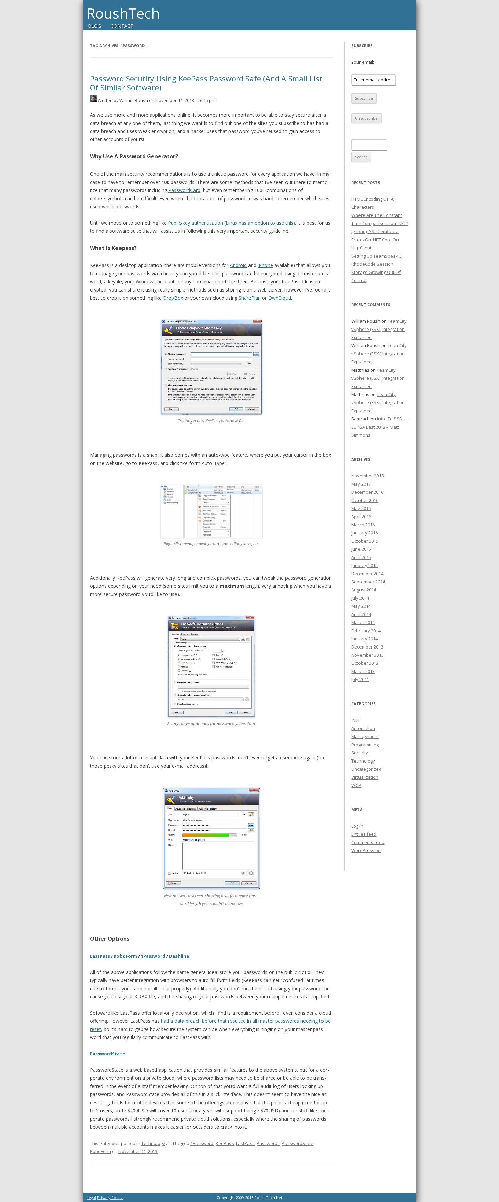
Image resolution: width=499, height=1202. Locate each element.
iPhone (265, 265)
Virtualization (364, 777)
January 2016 (364, 533)
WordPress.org (366, 850)
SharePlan (250, 298)
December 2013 (367, 647)
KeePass (225, 1143)
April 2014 (361, 614)
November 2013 (367, 655)
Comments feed (367, 842)
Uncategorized (366, 769)
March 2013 (363, 671)
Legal (91, 1197)
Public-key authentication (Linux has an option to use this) (231, 223)
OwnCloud (279, 298)
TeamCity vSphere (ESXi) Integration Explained (379, 329)
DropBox (173, 298)
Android (238, 265)
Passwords (268, 1143)
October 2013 (364, 663)
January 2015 (364, 565)
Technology (153, 1143)
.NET (355, 720)
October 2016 (364, 500)
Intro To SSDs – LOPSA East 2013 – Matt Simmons (379, 427)
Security (359, 753)
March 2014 (363, 622)
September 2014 (368, 582)
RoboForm (125, 956)
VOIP (356, 785)
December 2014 (367, 573)
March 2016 (363, 525)
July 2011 (360, 679)
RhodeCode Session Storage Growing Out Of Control (376, 272)
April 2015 (361, 557)
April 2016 (361, 516)
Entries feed (363, 834)
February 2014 (366, 630)
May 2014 (361, 606)
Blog (94, 26)
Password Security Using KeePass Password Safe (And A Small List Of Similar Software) (206, 82)
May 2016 (361, 508)
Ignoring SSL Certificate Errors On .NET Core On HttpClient (375, 239)
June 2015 (361, 549)
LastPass (100, 956)
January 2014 (364, 639)
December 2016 (367, 492)
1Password (153, 956)
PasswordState (107, 1054)
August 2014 (363, 590)
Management (365, 736)
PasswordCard (184, 190)
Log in (357, 826)
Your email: (362, 62)
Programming (365, 744)
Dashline (179, 956)
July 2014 (360, 598)
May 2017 (361, 484)
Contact (122, 26)
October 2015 (364, 541)
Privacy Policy (110, 1197)
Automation (363, 728)
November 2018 (367, 476)
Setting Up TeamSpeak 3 (376, 256)
